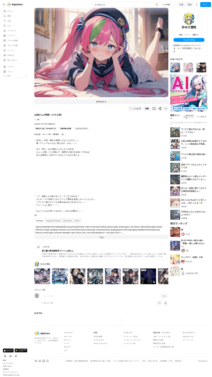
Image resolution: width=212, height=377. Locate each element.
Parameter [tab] (67, 220)
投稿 (189, 4)
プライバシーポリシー (10, 372)
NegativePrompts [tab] (53, 220)
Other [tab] (77, 220)
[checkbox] (42, 303)
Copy (101, 237)
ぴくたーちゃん (8, 363)
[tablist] (58, 220)
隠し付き (47, 303)
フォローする (189, 40)
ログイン (205, 4)
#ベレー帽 (47, 134)
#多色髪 (37, 134)
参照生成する (101, 101)
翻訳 (35, 215)
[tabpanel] (101, 231)
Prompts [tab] (39, 220)
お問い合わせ (7, 366)
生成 (181, 4)
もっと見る (200, 117)
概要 (4, 360)
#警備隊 (56, 134)
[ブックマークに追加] (154, 108)
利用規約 (6, 369)
